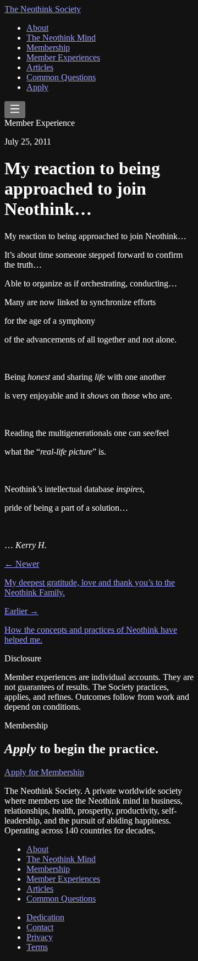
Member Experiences (63, 57)
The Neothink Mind (61, 37)
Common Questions (61, 77)
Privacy (39, 937)
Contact (39, 927)
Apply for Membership (44, 772)
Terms (37, 947)
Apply (37, 87)
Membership (48, 47)
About (37, 27)
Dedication (45, 917)
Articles (39, 67)
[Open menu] (14, 109)
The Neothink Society (42, 9)
